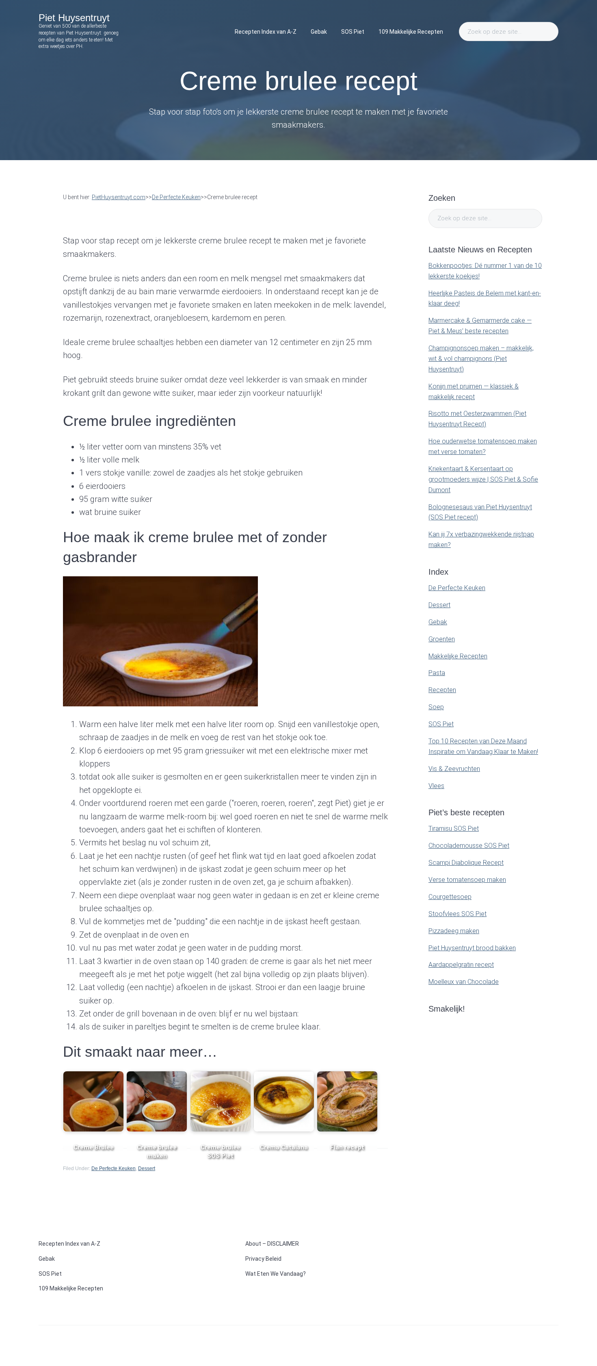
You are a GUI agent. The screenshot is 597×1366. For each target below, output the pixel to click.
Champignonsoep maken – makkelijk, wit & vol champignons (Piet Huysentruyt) (481, 358)
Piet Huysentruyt (74, 17)
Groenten (441, 639)
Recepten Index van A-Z (69, 1244)
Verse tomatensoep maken (467, 880)
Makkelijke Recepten (457, 656)
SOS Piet (441, 724)
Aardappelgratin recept (461, 965)
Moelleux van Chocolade (463, 982)
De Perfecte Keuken (113, 1168)
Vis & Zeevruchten (454, 769)
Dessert (146, 1168)
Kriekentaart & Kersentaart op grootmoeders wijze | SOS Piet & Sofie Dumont (483, 479)
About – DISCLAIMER (272, 1244)
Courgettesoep (450, 897)
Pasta (436, 673)
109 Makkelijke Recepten (71, 1288)
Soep (436, 707)
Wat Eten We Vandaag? (275, 1274)
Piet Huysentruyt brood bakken (472, 948)
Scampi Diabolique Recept (466, 863)
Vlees (436, 786)
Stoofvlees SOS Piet (457, 914)
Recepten (442, 690)
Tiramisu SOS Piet (453, 828)
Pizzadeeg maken (453, 931)
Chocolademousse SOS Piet (468, 845)
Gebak (437, 622)
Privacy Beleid (263, 1259)
